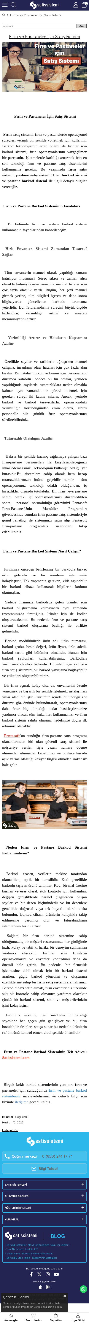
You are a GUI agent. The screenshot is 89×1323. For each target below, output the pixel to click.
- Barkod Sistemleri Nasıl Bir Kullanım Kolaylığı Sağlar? (37, 1244)
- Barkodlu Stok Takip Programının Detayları (31, 1257)
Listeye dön (10, 1130)
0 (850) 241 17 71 (57, 1156)
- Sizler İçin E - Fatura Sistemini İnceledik (29, 1253)
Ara (81, 26)
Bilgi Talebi (48, 1168)
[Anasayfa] (7, 15)
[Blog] (10, 15)
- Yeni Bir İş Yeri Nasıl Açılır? (21, 1249)
